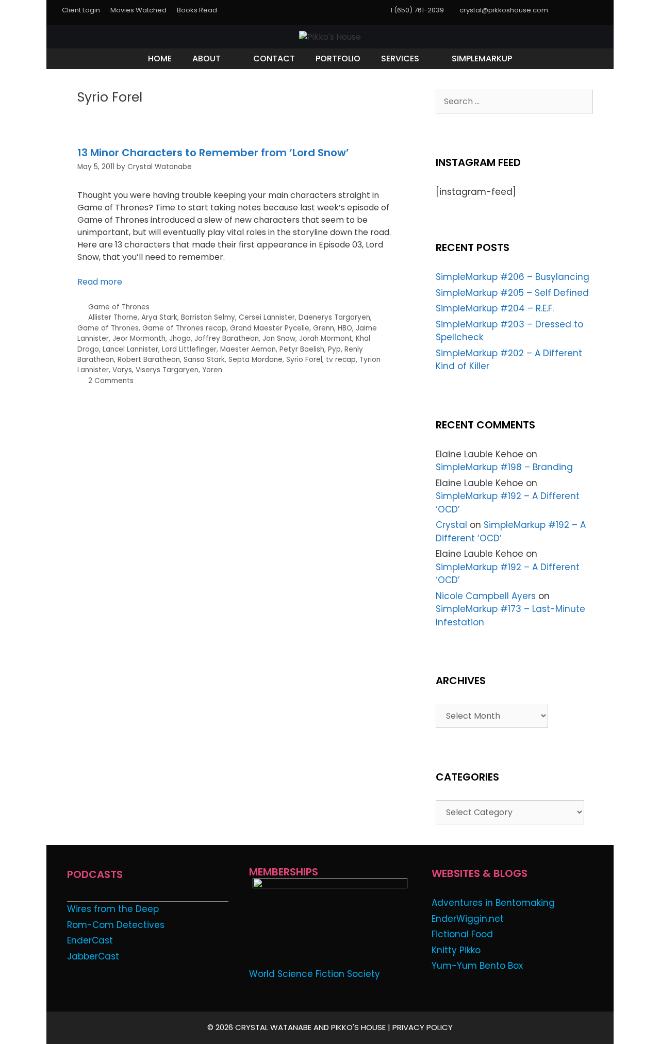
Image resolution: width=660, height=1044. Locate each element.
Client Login (81, 10)
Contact (274, 58)
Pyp (334, 349)
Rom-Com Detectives (115, 925)
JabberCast (93, 956)
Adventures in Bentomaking (493, 903)
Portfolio (338, 58)
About (206, 58)
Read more (99, 282)
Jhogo (180, 338)
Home (160, 58)
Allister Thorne (113, 317)
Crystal (451, 525)
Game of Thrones (119, 307)
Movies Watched (138, 10)
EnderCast (90, 940)
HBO (345, 328)
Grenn (323, 328)
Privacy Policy (422, 1027)
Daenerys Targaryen (334, 317)
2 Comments (111, 381)
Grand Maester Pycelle (269, 328)
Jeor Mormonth (139, 338)
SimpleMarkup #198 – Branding (504, 467)
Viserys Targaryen (167, 370)
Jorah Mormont (325, 338)
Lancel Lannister (130, 349)
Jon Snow (278, 338)
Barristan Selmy (208, 317)
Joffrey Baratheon (226, 338)
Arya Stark (159, 317)
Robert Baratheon (149, 359)
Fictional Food (462, 934)
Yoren (212, 370)
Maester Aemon (248, 349)
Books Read (197, 10)
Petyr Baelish (301, 349)
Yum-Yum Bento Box (477, 965)
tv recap (341, 359)
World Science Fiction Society (314, 974)
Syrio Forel (304, 359)
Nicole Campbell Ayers (486, 596)
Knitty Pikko (456, 950)
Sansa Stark (204, 359)
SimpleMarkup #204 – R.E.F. (495, 308)
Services (400, 58)
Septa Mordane (255, 359)
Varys (122, 370)
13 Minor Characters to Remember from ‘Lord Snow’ (213, 152)
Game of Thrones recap (184, 328)
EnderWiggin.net (468, 919)
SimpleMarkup (482, 58)
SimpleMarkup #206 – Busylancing (512, 277)
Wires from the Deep (113, 909)
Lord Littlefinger (189, 349)
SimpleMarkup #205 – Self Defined (512, 293)
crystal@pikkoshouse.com (503, 10)
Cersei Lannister (267, 317)
